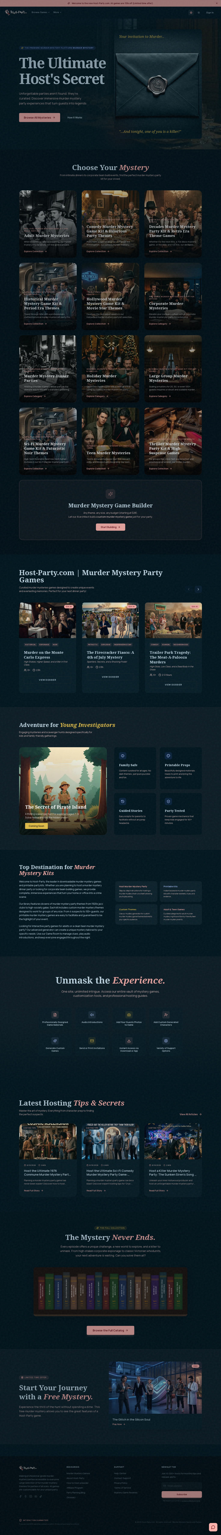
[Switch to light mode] (198, 12)
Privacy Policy (120, 1483)
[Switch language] (191, 12)
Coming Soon (36, 826)
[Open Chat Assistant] (213, 1527)
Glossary (71, 1497)
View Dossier (47, 679)
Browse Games (39, 12)
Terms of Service (122, 1487)
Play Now (117, 1424)
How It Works (75, 117)
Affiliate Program (75, 1487)
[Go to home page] (16, 13)
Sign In (210, 12)
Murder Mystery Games (78, 1473)
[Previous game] (188, 589)
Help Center (120, 1473)
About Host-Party (75, 1478)
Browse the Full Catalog (108, 1330)
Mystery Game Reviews (125, 1492)
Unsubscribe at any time (190, 1501)
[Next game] (198, 589)
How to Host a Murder (78, 1483)
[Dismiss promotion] (217, 3)
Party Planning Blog (76, 1492)
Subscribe (182, 1494)
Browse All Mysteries (37, 117)
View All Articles (189, 1114)
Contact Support (122, 1478)
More (56, 12)
